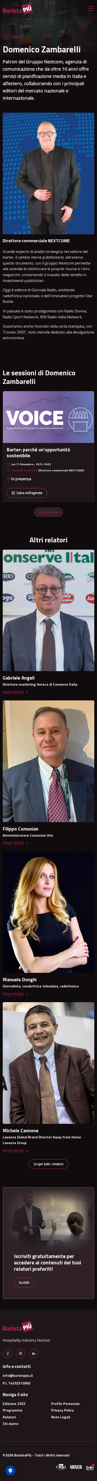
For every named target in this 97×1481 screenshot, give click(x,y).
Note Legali (60, 1417)
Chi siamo (10, 1423)
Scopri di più (13, 692)
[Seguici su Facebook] (7, 1353)
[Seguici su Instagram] (20, 1353)
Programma (12, 1410)
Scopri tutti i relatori (48, 1164)
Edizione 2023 (14, 1403)
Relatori (17, 36)
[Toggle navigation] (90, 8)
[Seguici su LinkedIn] (33, 1353)
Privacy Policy (62, 1410)
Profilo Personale (65, 1403)
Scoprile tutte (49, 512)
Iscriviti (24, 1282)
